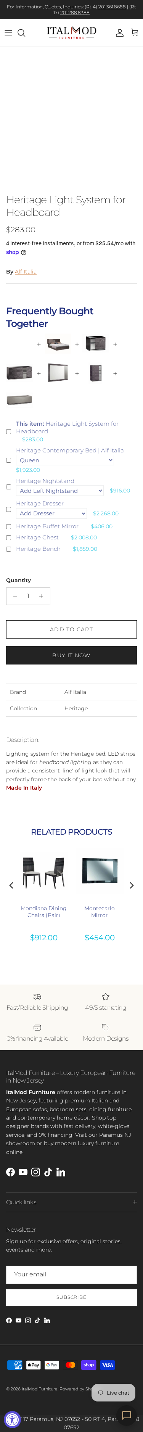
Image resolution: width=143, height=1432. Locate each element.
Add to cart (71, 629)
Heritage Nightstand (45, 480)
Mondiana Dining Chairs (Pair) (44, 912)
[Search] (25, 32)
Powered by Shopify (80, 1389)
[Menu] (8, 32)
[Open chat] (126, 1415)
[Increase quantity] (43, 596)
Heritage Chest (37, 537)
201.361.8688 (112, 7)
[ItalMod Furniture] (71, 33)
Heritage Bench (38, 548)
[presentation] (11, 885)
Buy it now (71, 655)
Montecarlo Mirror (99, 912)
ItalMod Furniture (40, 1389)
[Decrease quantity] (13, 596)
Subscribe (71, 1297)
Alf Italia (26, 271)
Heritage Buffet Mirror (47, 526)
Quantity (18, 580)
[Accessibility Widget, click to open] (12, 1419)
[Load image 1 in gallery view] (71, 118)
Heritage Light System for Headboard (67, 427)
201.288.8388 (75, 12)
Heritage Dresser (40, 503)
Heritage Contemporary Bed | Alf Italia (70, 450)
